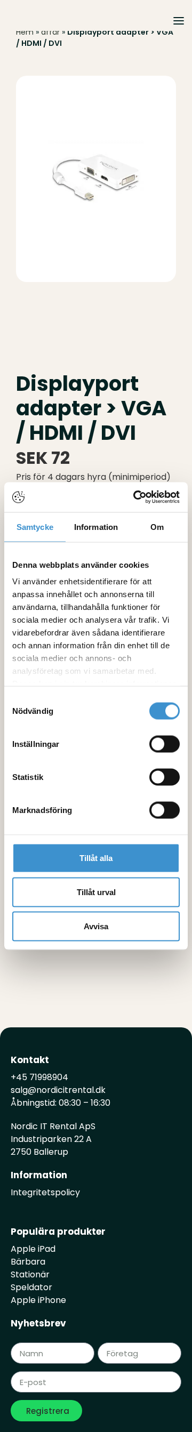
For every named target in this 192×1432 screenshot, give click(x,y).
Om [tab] (157, 526)
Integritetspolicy (45, 1192)
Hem (25, 32)
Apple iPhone (38, 1300)
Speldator (31, 1287)
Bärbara (28, 1262)
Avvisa (96, 925)
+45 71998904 (39, 1077)
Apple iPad (33, 1249)
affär (50, 32)
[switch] (164, 743)
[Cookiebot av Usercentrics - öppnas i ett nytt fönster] (135, 497)
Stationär (30, 1274)
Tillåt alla (96, 857)
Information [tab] (96, 526)
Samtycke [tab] (35, 526)
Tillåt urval (96, 891)
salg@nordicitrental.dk (58, 1090)
